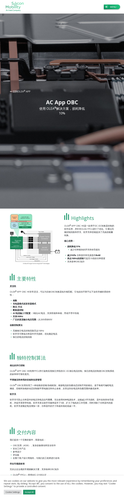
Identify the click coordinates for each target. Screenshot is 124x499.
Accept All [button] (29, 492)
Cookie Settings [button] (13, 492)
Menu (113, 6)
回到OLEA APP (21, 91)
